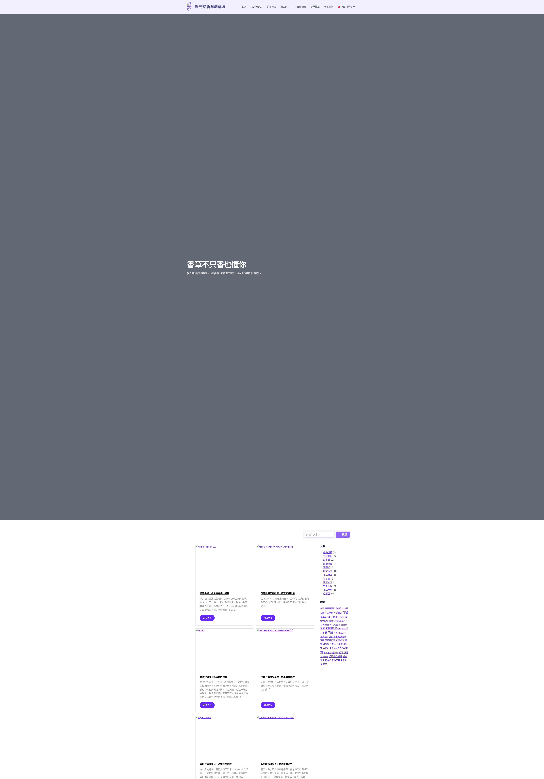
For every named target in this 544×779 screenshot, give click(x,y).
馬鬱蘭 (344, 660)
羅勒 (339, 628)
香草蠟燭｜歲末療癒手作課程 (214, 593)
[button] (291, 6)
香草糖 (326, 578)
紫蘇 (322, 628)
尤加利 (345, 608)
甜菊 (338, 625)
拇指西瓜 (337, 612)
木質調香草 (336, 617)
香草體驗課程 (335, 656)
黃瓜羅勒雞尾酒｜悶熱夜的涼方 (276, 764)
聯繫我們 (328, 6)
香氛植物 (328, 652)
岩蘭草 (323, 612)
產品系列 (285, 6)
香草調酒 (343, 652)
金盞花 (326, 648)
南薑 (322, 608)
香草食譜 (327, 589)
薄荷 (322, 640)
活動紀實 (327, 563)
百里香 (344, 625)
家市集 (326, 560)
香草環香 (327, 574)
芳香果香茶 (338, 632)
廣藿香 (330, 612)
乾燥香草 (327, 552)
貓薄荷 (326, 644)
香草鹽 (326, 593)
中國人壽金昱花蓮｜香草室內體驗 (278, 677)
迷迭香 (332, 644)
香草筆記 (315, 6)
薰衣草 (341, 640)
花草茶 (329, 632)
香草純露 (327, 582)
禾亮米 (326, 567)
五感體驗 (301, 6)
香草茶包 (327, 586)
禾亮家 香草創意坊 (210, 6)
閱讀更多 (207, 617)
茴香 (331, 636)
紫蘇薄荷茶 (331, 628)
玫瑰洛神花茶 (329, 624)
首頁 (244, 6)
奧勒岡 (338, 608)
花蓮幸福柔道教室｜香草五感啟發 (278, 593)
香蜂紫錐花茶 (333, 660)
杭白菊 (344, 617)
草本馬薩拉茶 (339, 636)
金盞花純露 (334, 648)
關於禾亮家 (256, 6)
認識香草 (327, 571)
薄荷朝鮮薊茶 (331, 640)
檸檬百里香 (334, 621)
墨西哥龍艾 (330, 608)
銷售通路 (271, 6)
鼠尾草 (323, 664)
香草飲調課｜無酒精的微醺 (213, 677)
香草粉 (335, 652)
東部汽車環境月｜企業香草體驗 (216, 764)
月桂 (328, 617)
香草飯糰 (324, 656)
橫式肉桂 (324, 621)
